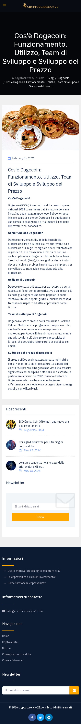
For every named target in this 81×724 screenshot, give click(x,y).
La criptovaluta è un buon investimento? (32, 577)
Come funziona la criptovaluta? (27, 583)
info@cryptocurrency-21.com (25, 611)
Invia (40, 517)
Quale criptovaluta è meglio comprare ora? (34, 571)
